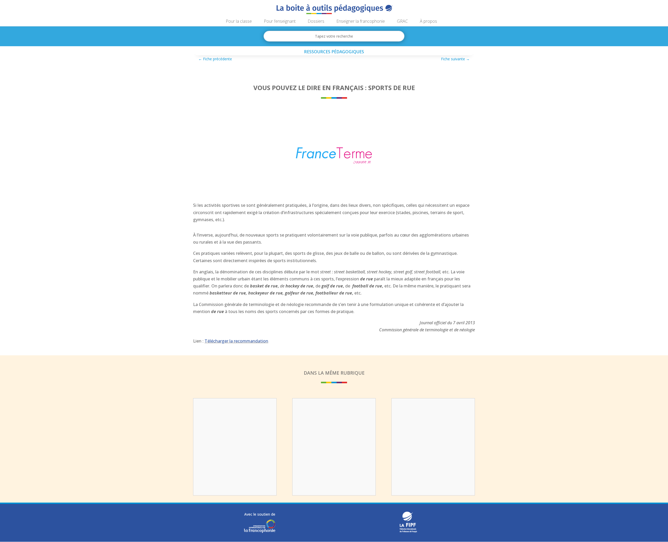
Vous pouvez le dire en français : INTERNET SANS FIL (334, 414)
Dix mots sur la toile (433, 410)
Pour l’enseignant (280, 21)
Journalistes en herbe (235, 410)
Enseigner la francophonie (360, 21)
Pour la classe (239, 21)
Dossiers (316, 21)
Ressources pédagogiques (334, 52)
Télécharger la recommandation (236, 341)
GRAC (402, 21)
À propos (428, 21)
